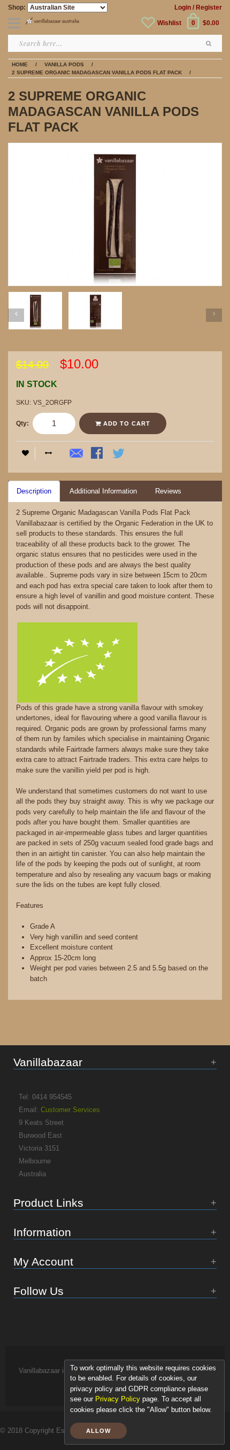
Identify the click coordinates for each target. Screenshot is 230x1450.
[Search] (208, 43)
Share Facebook (98, 454)
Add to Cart (125, 423)
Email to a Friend (76, 454)
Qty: (22, 423)
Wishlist (169, 23)
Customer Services (70, 1110)
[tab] (34, 492)
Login (182, 7)
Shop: (17, 7)
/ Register (207, 7)
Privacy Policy (117, 1399)
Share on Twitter (119, 454)
